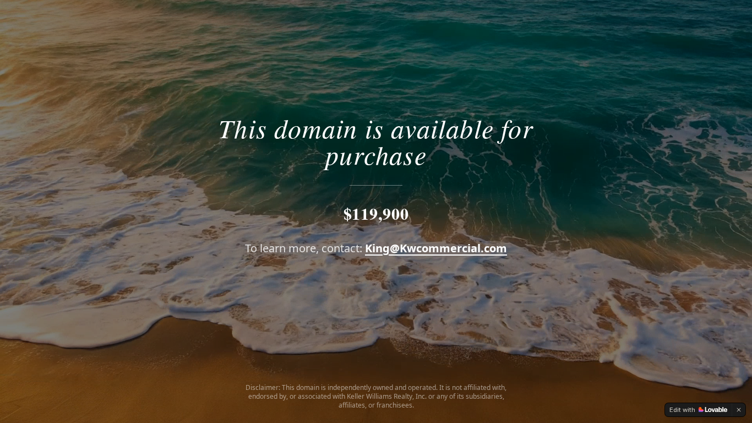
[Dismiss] (738, 409)
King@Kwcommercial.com (436, 248)
